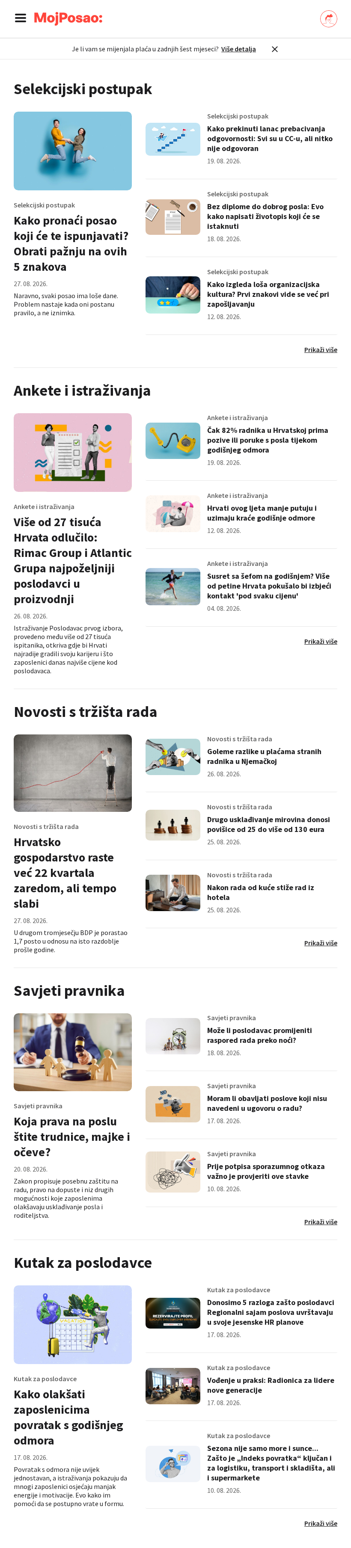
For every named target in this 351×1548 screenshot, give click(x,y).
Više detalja (238, 48)
